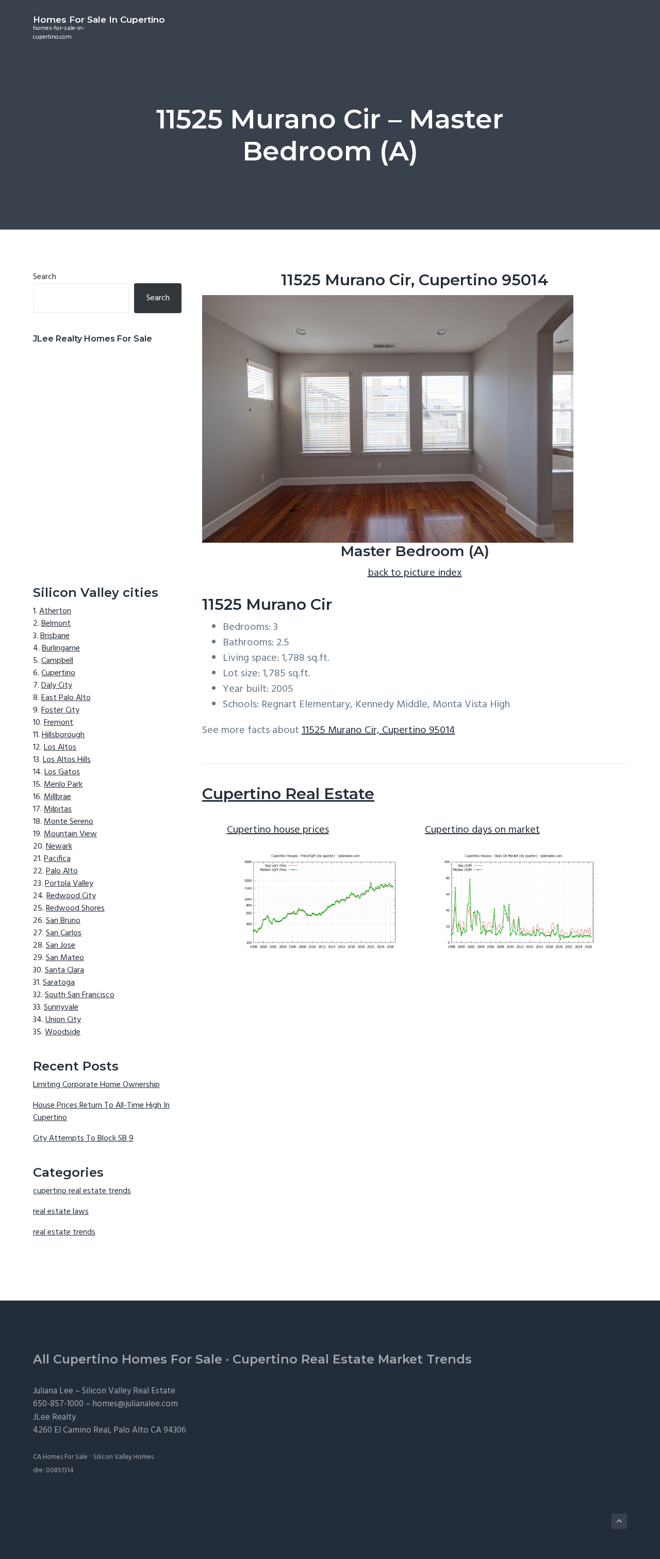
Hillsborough (63, 735)
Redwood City (71, 896)
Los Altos (60, 747)
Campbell (57, 661)
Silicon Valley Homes (123, 1457)
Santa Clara (64, 970)
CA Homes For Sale (60, 1457)
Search (44, 277)
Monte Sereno (68, 822)
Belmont (56, 623)
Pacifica (57, 859)
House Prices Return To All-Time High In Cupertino (101, 1112)
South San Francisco (79, 995)
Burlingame (61, 648)
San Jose (60, 945)
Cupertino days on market (482, 830)
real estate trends (64, 1232)
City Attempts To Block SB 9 (83, 1138)
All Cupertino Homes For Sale (127, 1359)
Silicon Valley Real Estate (128, 1391)
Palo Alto (62, 871)
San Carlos (63, 933)
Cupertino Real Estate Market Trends (352, 1359)
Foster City (60, 710)
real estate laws (61, 1212)
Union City (63, 1020)
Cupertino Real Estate (288, 793)
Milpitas (58, 809)
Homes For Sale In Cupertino (99, 19)
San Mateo (65, 958)
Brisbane (55, 636)
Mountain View (70, 834)
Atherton (55, 611)
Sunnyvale (61, 1007)
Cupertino (58, 673)
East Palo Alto (66, 698)
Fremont (58, 722)
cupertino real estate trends (82, 1191)
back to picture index (415, 573)
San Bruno (63, 921)
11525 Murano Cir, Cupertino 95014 (378, 730)
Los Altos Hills (67, 760)
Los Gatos (62, 772)
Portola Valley (69, 883)
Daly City (56, 685)
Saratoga (59, 982)
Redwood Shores (75, 908)
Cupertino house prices (278, 830)
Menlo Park (63, 784)
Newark (59, 846)
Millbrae (57, 797)
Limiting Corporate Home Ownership (96, 1085)
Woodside (62, 1032)
